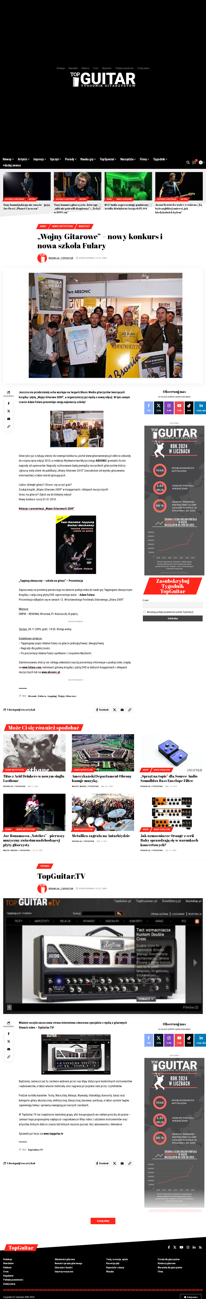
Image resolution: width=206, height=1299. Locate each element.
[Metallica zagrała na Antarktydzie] (103, 812)
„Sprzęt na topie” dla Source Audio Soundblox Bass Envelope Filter (168, 778)
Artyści (32, 199)
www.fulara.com (31, 667)
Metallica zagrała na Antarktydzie (101, 835)
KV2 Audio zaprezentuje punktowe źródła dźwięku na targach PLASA (126, 206)
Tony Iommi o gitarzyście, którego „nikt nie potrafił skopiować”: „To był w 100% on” (77, 208)
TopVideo (44, 866)
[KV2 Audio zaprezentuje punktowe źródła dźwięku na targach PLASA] (128, 186)
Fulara (42, 696)
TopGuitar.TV (35, 1149)
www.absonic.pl (51, 672)
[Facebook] (148, 407)
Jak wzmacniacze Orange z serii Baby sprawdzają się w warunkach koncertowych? (169, 840)
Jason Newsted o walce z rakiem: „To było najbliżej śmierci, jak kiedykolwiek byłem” (178, 208)
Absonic (32, 696)
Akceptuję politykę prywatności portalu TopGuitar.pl (170, 612)
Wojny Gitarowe (67, 696)
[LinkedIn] (194, 1247)
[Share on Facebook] (9, 403)
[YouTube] (181, 1247)
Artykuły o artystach (14, 199)
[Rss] (200, 1247)
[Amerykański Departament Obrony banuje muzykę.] (103, 752)
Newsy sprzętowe (124, 199)
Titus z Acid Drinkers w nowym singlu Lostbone (33, 778)
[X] (158, 407)
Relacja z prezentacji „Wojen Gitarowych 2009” (46, 508)
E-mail (145, 600)
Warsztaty (84, 226)
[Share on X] (9, 411)
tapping (52, 696)
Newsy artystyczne (62, 226)
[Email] (9, 418)
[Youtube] (179, 407)
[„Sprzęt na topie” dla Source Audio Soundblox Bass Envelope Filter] (171, 752)
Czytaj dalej (103, 1220)
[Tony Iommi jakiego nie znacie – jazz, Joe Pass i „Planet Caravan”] (27, 186)
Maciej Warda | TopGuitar (85, 786)
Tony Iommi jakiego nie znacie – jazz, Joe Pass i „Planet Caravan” (26, 206)
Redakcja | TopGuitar (61, 258)
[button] (188, 162)
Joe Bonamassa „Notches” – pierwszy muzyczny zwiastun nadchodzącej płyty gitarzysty (34, 840)
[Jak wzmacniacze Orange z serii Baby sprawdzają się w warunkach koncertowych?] (171, 812)
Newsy (109, 199)
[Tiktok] (189, 407)
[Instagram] (169, 407)
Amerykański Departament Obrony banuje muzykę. (102, 778)
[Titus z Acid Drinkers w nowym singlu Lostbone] (34, 752)
